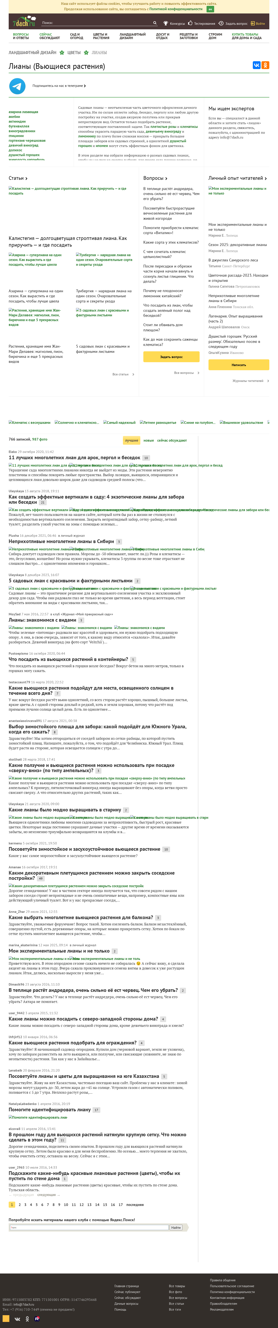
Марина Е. (216, 235)
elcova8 (14, 1128)
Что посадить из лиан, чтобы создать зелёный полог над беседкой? (168, 310)
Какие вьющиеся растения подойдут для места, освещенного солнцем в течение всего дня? (91, 690)
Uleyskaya (16, 491)
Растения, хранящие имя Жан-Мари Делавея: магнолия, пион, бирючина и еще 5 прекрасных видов (36, 354)
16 (113, 1204)
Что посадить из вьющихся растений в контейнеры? (68, 659)
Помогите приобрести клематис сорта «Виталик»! (171, 230)
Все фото (175, 1292)
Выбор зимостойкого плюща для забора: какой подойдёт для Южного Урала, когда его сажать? (97, 729)
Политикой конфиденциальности (175, 9)
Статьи (16, 178)
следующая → (48, 1194)
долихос (15, 150)
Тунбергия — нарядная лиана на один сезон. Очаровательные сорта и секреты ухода (104, 296)
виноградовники (22, 131)
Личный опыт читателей (235, 178)
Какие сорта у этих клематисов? (171, 242)
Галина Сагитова (221, 286)
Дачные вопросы (126, 1304)
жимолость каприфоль (27, 159)
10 (66, 1204)
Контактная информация (227, 1298)
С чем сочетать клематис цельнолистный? (164, 254)
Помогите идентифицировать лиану (50, 1109)
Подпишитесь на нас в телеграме (58, 86)
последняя (135, 1204)
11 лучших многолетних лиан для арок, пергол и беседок (74, 457)
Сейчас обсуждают (127, 1298)
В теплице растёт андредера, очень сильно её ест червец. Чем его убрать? (171, 193)
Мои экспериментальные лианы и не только (59, 950)
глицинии (16, 135)
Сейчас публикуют (127, 1292)
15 (105, 1204)
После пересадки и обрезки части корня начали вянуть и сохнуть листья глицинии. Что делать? (168, 274)
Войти (260, 23)
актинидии (17, 121)
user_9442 (17, 1013)
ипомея (102, 145)
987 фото (39, 439)
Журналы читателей (248, 380)
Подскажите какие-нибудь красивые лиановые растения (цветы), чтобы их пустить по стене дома (94, 1176)
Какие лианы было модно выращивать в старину (65, 809)
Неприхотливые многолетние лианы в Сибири (233, 298)
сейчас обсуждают (172, 440)
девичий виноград (23, 145)
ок (210, 9)
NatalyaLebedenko (23, 1104)
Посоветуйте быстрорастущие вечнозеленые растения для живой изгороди (169, 213)
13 (89, 1204)
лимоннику (87, 136)
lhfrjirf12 (15, 1037)
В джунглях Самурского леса (233, 260)
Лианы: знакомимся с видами (42, 619)
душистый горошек (24, 154)
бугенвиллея (19, 126)
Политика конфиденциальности (232, 1292)
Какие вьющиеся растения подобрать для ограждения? (73, 1042)
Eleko (13, 451)
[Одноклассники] (265, 65)
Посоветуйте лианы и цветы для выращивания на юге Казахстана (84, 1076)
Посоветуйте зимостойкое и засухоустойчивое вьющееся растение (84, 849)
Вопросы (153, 178)
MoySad (15, 614)
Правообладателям (223, 1304)
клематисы (189, 126)
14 (97, 1204)
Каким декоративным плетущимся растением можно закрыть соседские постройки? (92, 875)
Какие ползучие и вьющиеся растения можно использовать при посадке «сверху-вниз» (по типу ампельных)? (91, 768)
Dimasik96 (16, 984)
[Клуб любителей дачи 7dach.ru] (24, 21)
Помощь (120, 1309)
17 (121, 1204)
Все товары (177, 1286)
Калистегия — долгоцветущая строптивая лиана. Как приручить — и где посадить (68, 241)
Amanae (15, 867)
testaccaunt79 (19, 682)
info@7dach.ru (23, 1304)
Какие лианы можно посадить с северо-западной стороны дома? (83, 1018)
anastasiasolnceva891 (25, 721)
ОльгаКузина (218, 352)
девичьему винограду (163, 131)
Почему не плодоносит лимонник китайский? (163, 293)
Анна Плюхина (220, 306)
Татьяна (214, 266)
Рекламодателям (222, 1309)
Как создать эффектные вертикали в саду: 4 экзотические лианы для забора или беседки (96, 499)
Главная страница (126, 1286)
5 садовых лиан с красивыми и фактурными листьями (103, 349)
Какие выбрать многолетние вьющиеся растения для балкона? (81, 917)
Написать (239, 365)
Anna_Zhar (17, 911)
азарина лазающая (23, 111)
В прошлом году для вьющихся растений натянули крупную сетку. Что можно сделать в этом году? (97, 1137)
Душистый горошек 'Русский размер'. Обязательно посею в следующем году (234, 341)
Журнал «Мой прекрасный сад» (87, 614)
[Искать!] (154, 22)
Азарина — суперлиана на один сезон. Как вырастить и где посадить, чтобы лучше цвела (36, 296)
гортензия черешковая (27, 140)
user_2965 (17, 1167)
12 (81, 1204)
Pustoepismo (18, 653)
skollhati (15, 759)
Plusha (14, 535)
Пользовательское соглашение (232, 1286)
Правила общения (222, 1280)
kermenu (15, 843)
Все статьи (121, 374)
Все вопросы (184, 372)
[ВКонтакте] (257, 65)
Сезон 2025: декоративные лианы (237, 244)
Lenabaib (15, 1070)
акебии (14, 116)
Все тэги (175, 1309)
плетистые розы (163, 126)
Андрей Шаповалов (224, 327)
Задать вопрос (171, 357)
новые (149, 440)
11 (74, 1204)
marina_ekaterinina (23, 945)
